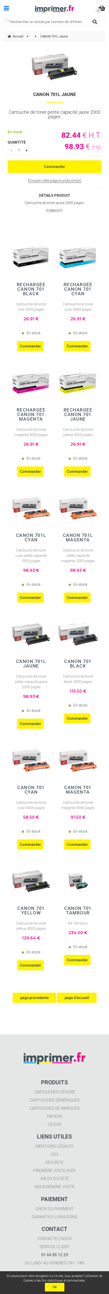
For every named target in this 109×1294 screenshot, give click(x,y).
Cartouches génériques (55, 1100)
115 (78, 691)
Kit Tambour (78, 923)
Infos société (54, 1178)
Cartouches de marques (54, 1108)
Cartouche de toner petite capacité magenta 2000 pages (78, 555)
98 (31, 570)
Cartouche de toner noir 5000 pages (31, 306)
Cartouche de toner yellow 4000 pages (78, 432)
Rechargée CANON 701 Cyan (78, 289)
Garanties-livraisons (54, 1216)
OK (54, 1287)
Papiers (55, 1116)
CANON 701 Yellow (31, 910)
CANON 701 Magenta (78, 789)
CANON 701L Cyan (31, 537)
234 (77, 932)
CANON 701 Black (78, 663)
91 (78, 817)
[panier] (101, 8)
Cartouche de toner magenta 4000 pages (31, 432)
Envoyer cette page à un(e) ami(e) (54, 181)
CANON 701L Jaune (54, 94)
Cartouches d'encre (54, 1092)
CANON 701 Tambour (78, 910)
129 (31, 938)
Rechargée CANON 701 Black (31, 289)
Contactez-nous (55, 1238)
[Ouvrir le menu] (6, 8)
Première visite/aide (54, 1170)
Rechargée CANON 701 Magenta (31, 414)
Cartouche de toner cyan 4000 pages (78, 306)
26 (31, 319)
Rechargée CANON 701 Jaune (78, 414)
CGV (55, 1154)
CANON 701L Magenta (78, 537)
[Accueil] (54, 9)
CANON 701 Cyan (31, 789)
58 (31, 817)
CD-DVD (55, 1124)
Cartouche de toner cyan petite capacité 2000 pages (31, 555)
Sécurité (54, 1162)
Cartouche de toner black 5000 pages (78, 679)
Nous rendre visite (55, 1186)
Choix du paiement (55, 1208)
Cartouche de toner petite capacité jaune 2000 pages (31, 681)
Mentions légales (54, 1146)
